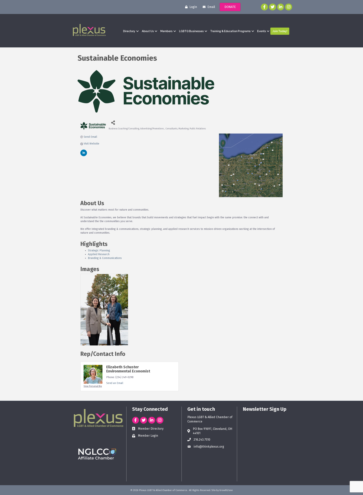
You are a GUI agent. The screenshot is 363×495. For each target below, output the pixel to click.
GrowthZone (226, 490)
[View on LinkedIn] (83, 155)
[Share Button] (113, 122)
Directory (129, 31)
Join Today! (279, 31)
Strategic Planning (99, 250)
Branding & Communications (105, 258)
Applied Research (98, 254)
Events (261, 31)
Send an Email (114, 383)
